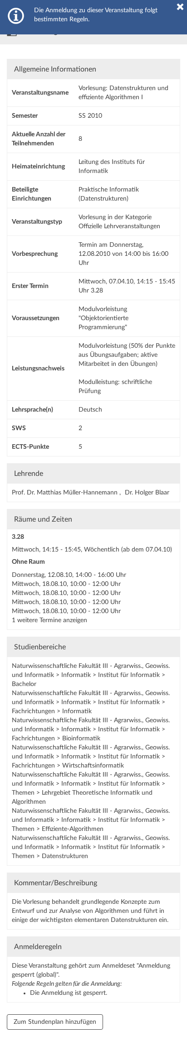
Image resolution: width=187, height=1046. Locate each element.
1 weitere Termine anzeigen (49, 620)
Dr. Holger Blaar (147, 492)
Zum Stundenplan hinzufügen (55, 1022)
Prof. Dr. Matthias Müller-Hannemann (65, 492)
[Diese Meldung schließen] (180, 6)
